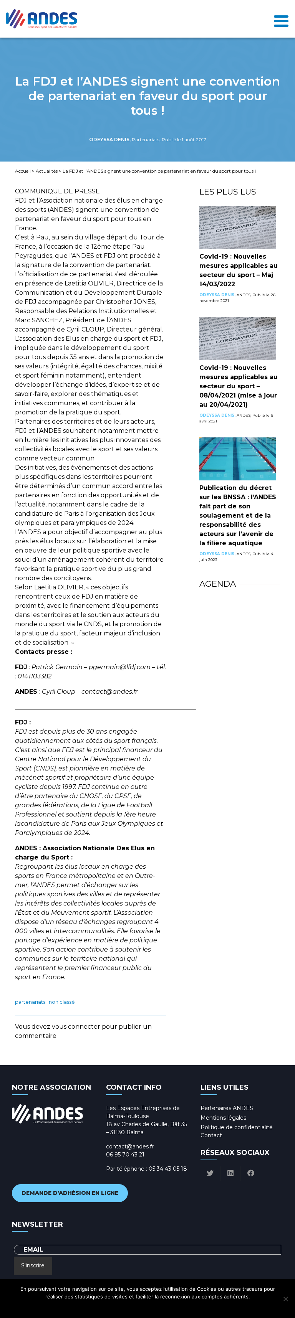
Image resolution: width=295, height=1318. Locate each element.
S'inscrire (33, 1265)
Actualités (47, 171)
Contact (211, 1135)
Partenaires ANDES (227, 1108)
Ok (113, 1306)
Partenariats (30, 1002)
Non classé (62, 1002)
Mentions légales (223, 1117)
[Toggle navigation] (281, 19)
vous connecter (76, 1026)
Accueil (23, 171)
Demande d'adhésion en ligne (70, 1192)
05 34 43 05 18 (168, 1168)
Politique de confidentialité (237, 1127)
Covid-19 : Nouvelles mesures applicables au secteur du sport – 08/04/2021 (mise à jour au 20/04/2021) (238, 386)
